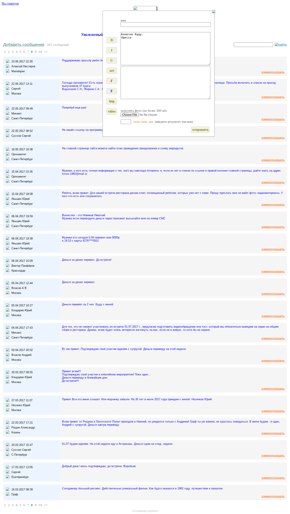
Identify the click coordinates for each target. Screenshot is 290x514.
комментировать (273, 72)
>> (46, 52)
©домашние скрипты (145, 510)
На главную (10, 3)
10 (40, 52)
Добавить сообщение (23, 44)
